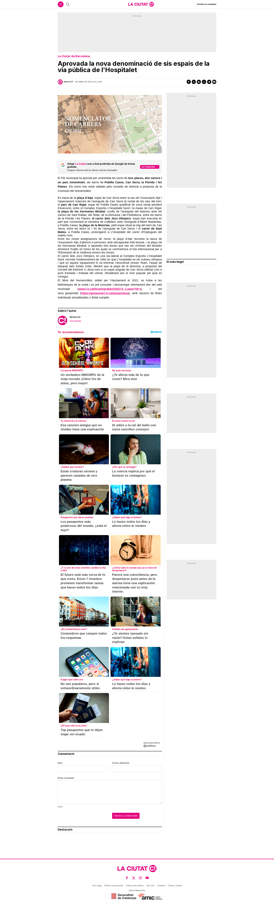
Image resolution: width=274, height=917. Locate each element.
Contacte (161, 885)
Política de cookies (135, 885)
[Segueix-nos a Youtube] (147, 878)
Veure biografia (75, 321)
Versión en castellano (206, 4)
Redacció (68, 82)
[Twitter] (194, 82)
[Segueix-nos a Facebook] (127, 878)
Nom (60, 763)
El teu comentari (66, 778)
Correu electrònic (120, 763)
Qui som (150, 885)
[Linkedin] (199, 82)
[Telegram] (209, 82)
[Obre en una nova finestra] (123, 896)
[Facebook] (189, 82)
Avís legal (96, 885)
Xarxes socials (175, 885)
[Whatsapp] (204, 82)
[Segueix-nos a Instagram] (140, 878)
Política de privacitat (113, 885)
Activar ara (148, 167)
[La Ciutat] (141, 4)
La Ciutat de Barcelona (74, 56)
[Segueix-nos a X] (134, 878)
